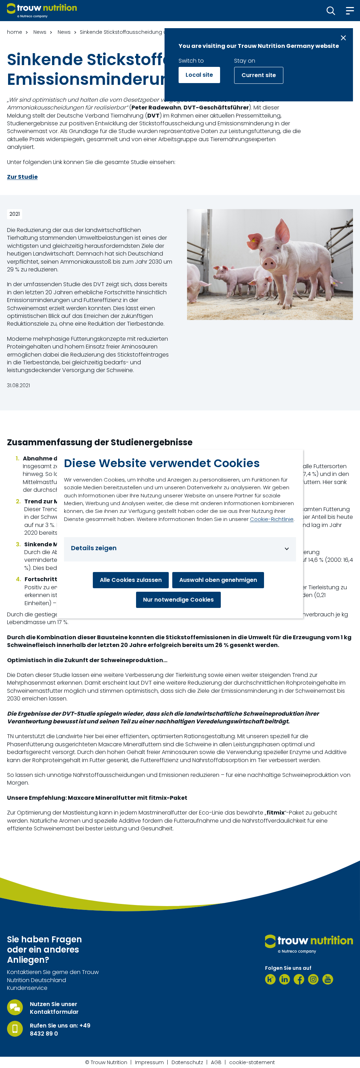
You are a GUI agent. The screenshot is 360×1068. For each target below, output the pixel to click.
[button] (331, 10)
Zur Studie (22, 177)
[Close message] (343, 38)
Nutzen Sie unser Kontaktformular (54, 1008)
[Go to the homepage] (309, 944)
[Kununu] (270, 979)
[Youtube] (327, 979)
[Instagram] (313, 979)
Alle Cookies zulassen (131, 580)
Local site (199, 75)
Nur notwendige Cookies (178, 600)
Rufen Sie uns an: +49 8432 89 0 (60, 1029)
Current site (259, 75)
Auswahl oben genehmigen (218, 580)
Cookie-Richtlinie (272, 519)
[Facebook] (299, 979)
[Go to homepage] (42, 10)
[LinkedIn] (284, 979)
